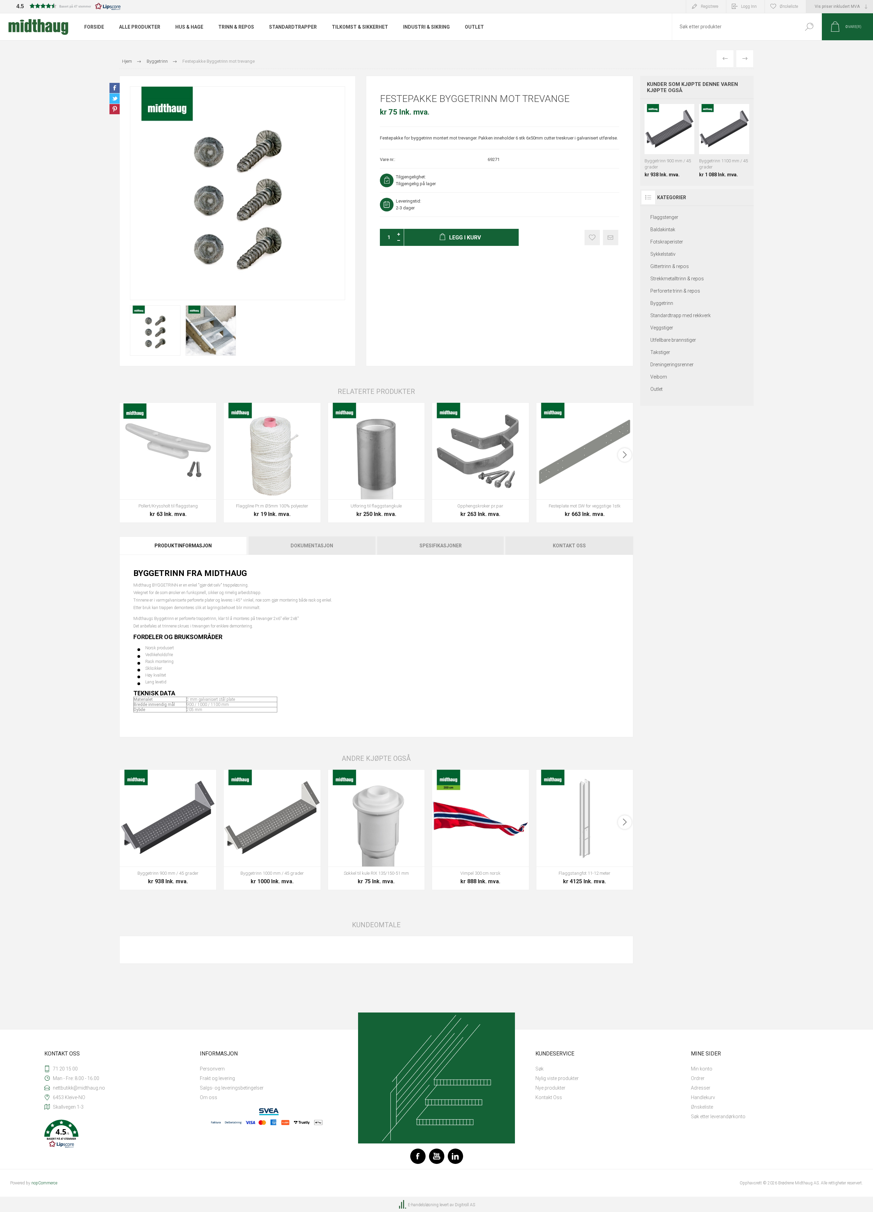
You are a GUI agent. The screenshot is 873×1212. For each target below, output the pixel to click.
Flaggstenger (664, 217)
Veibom (658, 377)
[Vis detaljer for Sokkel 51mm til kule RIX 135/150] (376, 829)
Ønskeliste (702, 1107)
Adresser (700, 1088)
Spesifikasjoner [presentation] (440, 545)
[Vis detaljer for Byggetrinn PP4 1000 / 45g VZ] (272, 829)
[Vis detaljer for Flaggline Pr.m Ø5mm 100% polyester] (272, 462)
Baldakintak (662, 229)
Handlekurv (703, 1097)
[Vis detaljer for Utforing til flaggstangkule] (376, 462)
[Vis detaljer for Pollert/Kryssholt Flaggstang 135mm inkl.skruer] (168, 462)
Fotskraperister (666, 242)
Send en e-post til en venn (610, 237)
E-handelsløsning (423, 1204)
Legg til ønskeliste (592, 237)
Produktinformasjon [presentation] (183, 545)
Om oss (208, 1097)
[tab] (183, 545)
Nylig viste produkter (557, 1078)
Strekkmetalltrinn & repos (677, 278)
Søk (809, 26)
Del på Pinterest (114, 109)
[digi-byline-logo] (403, 1204)
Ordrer (698, 1078)
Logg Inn (749, 6)
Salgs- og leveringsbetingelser (232, 1088)
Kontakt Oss (548, 1097)
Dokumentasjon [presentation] (312, 545)
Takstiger (660, 352)
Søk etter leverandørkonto (718, 1116)
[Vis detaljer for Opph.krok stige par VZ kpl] (480, 462)
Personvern (212, 1068)
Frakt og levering (217, 1078)
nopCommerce (44, 1183)
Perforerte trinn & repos (675, 291)
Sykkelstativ (663, 254)
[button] (68, 6)
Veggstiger (661, 327)
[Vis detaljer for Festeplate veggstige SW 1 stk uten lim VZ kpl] (584, 462)
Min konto (701, 1068)
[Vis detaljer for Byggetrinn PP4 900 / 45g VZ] (168, 829)
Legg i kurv (160, 482)
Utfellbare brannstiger (673, 340)
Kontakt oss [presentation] (569, 545)
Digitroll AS (465, 1204)
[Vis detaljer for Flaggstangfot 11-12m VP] (584, 829)
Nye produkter (550, 1088)
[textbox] (734, 26)
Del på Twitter (114, 98)
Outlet (656, 389)
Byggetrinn (661, 303)
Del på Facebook (114, 88)
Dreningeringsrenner (672, 364)
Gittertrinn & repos (669, 266)
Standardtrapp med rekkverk (680, 315)
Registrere (709, 6)
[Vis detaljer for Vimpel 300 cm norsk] (480, 829)
